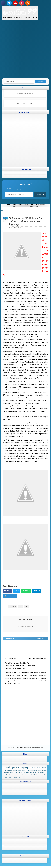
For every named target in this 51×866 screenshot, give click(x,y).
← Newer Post (9, 638)
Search (40, 81)
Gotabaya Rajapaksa (16, 772)
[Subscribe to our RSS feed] (27, 3)
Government (40, 775)
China (30, 772)
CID (34, 775)
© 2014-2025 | (12, 747)
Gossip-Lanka (35, 768)
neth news (38, 645)
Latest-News (42, 770)
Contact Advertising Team (21, 663)
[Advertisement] (25, 50)
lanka (9, 645)
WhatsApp (26, 590)
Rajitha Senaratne (10, 775)
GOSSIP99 (22, 747)
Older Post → (42, 638)
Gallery (26, 204)
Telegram (37, 590)
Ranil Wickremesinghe (29, 770)
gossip (5, 645)
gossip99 (26, 768)
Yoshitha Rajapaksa (12, 777)
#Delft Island (12, 606)
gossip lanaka (22, 775)
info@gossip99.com (39, 659)
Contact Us (37, 205)
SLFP (26, 772)
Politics (20, 204)
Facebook (7, 590)
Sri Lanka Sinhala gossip (28, 647)
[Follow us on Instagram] (21, 3)
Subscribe (40, 194)
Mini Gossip (14, 205)
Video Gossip (31, 205)
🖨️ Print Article (10, 596)
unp (20, 777)
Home (8, 204)
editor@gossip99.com (17, 666)
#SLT (26, 606)
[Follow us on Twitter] (9, 3)
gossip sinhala (17, 768)
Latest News (17, 770)
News (13, 645)
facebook (42, 204)
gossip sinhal (15, 647)
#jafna (20, 606)
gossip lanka (31, 645)
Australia (30, 775)
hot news (18, 645)
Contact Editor (30, 666)
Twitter (16, 590)
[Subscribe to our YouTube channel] (15, 3)
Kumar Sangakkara (39, 772)
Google (6, 772)
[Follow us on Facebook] (3, 3)
